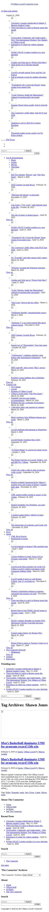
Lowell (14, 389)
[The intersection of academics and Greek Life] (13, 523)
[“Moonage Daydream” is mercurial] (13, 193)
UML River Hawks (19, 536)
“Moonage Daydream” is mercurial (25, 195)
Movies (14, 165)
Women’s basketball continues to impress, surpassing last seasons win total (27, 592)
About (8, 805)
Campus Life (11, 384)
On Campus (16, 387)
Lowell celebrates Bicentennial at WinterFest (28, 430)
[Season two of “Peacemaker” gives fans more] (13, 343)
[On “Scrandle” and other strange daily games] (13, 255)
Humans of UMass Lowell (21, 391)
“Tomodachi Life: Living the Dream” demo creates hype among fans (28, 86)
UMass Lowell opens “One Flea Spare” (27, 394)
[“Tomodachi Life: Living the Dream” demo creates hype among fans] (13, 83)
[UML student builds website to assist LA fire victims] (13, 492)
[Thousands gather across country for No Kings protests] (13, 131)
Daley (8, 792)
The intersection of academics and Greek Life (29, 525)
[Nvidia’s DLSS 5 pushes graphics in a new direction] (13, 50)
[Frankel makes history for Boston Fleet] (13, 631)
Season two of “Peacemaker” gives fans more (29, 345)
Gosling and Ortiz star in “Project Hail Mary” (29, 62)
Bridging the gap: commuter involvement (27, 403)
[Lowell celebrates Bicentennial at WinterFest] (13, 427)
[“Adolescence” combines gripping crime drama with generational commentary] (13, 353)
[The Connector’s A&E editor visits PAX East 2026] (13, 111)
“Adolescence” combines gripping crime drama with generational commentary (27, 356)
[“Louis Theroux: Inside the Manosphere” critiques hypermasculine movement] (13, 93)
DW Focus (10, 140)
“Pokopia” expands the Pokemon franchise (28, 268)
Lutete (37, 792)
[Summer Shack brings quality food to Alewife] (13, 103)
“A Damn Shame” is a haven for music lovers (29, 450)
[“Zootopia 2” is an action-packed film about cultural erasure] (13, 320)
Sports (8, 534)
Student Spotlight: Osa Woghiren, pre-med (28, 505)
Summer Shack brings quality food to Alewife (29, 105)
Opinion (9, 657)
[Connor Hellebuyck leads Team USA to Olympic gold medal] (13, 554)
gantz (22, 792)
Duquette (15, 792)
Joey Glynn (29, 792)
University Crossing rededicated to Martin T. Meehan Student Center (28, 24)
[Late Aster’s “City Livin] (13, 203)
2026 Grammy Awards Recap (23, 185)
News (8, 532)
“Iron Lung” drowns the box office (25, 303)
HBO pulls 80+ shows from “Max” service (28, 368)
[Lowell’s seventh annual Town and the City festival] (13, 70)
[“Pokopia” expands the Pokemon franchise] (13, 265)
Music (13, 160)
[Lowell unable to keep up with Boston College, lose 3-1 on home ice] (13, 577)
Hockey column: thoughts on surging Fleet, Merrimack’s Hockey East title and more (28, 622)
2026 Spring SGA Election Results (25, 65)
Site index (5, 865)
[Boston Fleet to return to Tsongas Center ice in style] (13, 641)
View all (9, 220)
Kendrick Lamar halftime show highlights (27, 378)
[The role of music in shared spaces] (13, 213)
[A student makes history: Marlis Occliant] (13, 513)
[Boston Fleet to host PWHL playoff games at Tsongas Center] (13, 608)
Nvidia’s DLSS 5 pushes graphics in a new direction (26, 689)
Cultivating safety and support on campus (27, 407)
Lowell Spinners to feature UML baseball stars (29, 546)
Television (15, 167)
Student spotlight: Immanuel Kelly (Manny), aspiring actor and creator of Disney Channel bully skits (28, 484)
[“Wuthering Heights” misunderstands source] (13, 310)
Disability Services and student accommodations (23, 399)
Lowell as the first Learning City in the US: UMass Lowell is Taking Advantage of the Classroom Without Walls (28, 569)
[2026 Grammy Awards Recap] (13, 182)
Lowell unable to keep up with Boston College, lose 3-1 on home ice (26, 580)
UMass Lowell (30, 752)
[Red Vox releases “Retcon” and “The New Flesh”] (13, 172)
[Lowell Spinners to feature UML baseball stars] (13, 544)
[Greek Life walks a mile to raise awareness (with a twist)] (13, 468)
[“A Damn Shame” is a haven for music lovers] (13, 448)
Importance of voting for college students (27, 45)
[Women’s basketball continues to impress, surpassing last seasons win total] (13, 589)
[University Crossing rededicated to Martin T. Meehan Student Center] (13, 21)
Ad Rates (9, 809)
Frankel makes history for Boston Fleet (26, 633)
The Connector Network (16, 650)
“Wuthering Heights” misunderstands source (28, 313)
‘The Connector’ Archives (11, 875)
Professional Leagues (19, 539)
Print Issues (10, 659)
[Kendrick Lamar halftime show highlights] (13, 375)
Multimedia (15, 652)
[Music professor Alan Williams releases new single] (13, 415)
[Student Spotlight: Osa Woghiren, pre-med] (13, 503)
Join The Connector (14, 811)
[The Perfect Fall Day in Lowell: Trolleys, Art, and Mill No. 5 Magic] (13, 458)
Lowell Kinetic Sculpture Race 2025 (25, 440)
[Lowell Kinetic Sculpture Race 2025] (13, 437)
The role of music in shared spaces (24, 215)
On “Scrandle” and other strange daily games (29, 258)
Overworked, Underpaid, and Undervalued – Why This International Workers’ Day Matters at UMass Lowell (29, 40)
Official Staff (11, 807)
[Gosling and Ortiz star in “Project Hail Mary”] (13, 60)
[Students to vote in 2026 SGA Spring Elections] (13, 121)
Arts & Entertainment (14, 158)
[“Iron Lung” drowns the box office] (13, 300)
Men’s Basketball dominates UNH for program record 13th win (23, 744)
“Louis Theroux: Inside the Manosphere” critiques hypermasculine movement (27, 96)
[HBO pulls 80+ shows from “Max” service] (13, 365)
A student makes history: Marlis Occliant (27, 515)
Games (14, 162)
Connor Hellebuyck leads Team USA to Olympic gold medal (27, 557)
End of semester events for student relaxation (28, 77)
